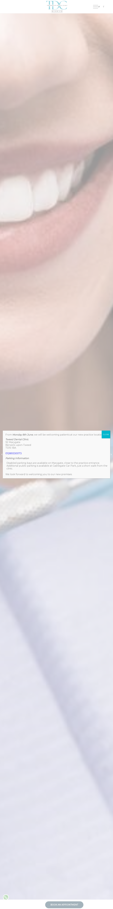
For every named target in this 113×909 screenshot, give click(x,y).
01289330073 (13, 453)
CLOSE (106, 434)
